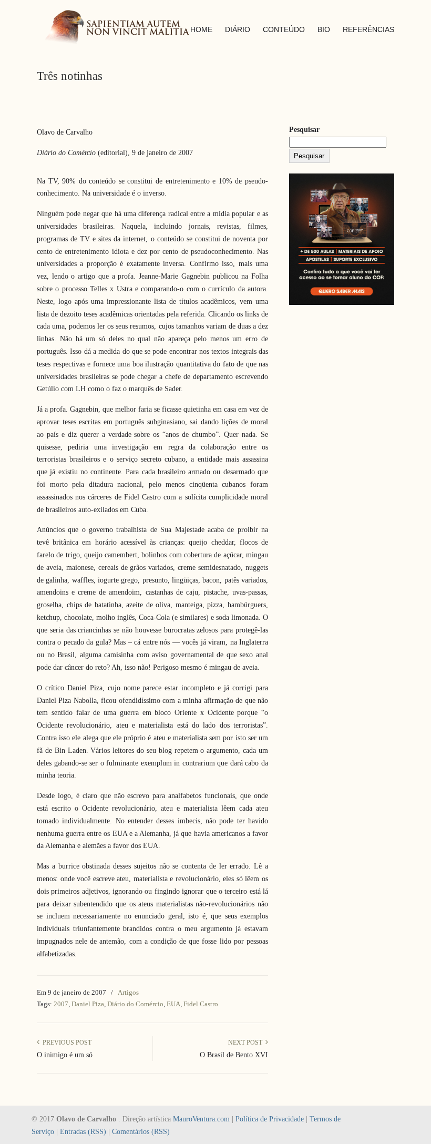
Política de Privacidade (269, 1119)
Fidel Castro (200, 1004)
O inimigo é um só (65, 1055)
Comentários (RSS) (141, 1132)
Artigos (128, 992)
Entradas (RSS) (83, 1132)
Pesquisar (304, 130)
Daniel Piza (87, 1004)
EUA (173, 1004)
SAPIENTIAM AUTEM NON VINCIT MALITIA (126, 28)
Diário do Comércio (135, 1004)
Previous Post (65, 1042)
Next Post (246, 1042)
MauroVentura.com (201, 1119)
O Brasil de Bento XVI (234, 1055)
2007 (61, 1004)
